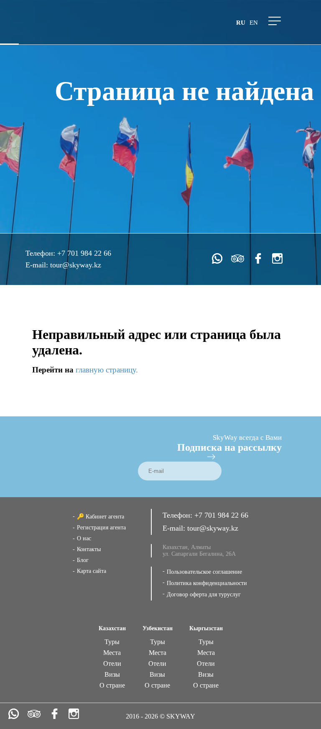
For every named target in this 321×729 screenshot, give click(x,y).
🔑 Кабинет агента (100, 516)
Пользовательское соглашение (204, 572)
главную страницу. (107, 369)
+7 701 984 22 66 (84, 253)
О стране (112, 685)
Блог (83, 560)
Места (112, 652)
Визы (112, 674)
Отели (112, 663)
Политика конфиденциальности (207, 583)
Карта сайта (91, 571)
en (254, 22)
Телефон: (41, 253)
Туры (112, 641)
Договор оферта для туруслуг (204, 594)
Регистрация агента (101, 527)
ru (240, 22)
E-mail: (37, 265)
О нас (84, 538)
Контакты (89, 549)
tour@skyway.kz (75, 265)
